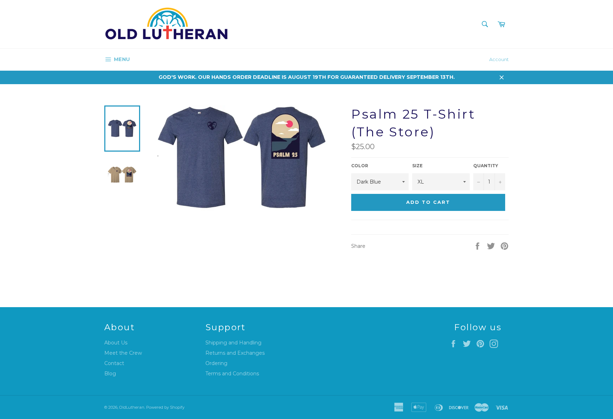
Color (359, 165)
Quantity (485, 165)
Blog (110, 373)
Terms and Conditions (232, 373)
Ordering (216, 363)
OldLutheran (131, 407)
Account (499, 59)
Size (417, 165)
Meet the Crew (123, 353)
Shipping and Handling (233, 342)
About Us (115, 342)
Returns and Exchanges (235, 353)
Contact (114, 363)
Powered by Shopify (165, 407)
